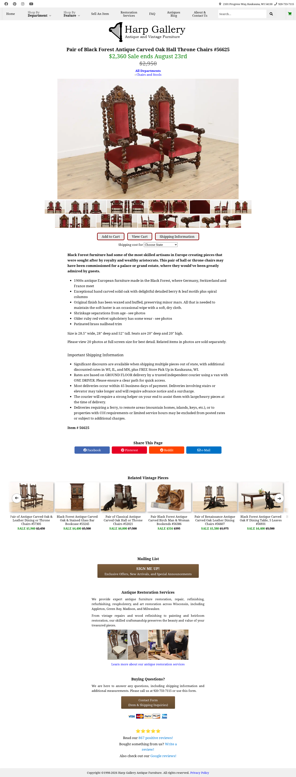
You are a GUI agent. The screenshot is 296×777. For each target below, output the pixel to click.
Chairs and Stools (149, 74)
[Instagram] (23, 4)
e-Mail (205, 450)
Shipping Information (177, 236)
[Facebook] (6, 4)
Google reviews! (163, 756)
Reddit (168, 450)
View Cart (140, 236)
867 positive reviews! (156, 737)
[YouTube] (31, 4)
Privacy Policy (199, 773)
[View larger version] (148, 139)
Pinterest (131, 450)
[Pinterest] (14, 4)
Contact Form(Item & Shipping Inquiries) (148, 702)
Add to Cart (111, 236)
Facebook (94, 450)
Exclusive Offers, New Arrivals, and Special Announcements (148, 571)
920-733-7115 (286, 4)
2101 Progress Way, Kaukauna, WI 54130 (247, 4)
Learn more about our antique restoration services (148, 664)
